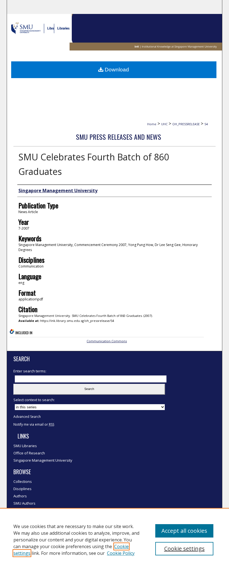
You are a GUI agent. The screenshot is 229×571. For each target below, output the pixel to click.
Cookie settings (184, 548)
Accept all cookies (184, 530)
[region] (114, 539)
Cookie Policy (121, 553)
